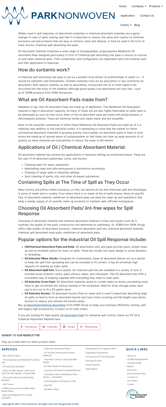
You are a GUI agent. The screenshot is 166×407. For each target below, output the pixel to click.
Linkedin (51, 326)
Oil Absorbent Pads (72, 315)
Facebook (30, 326)
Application (128, 15)
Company (138, 6)
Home (122, 6)
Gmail (70, 326)
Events (125, 25)
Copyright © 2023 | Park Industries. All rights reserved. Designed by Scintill (40, 403)
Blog (137, 25)
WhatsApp (90, 326)
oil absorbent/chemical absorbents (45, 305)
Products (154, 6)
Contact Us (147, 15)
